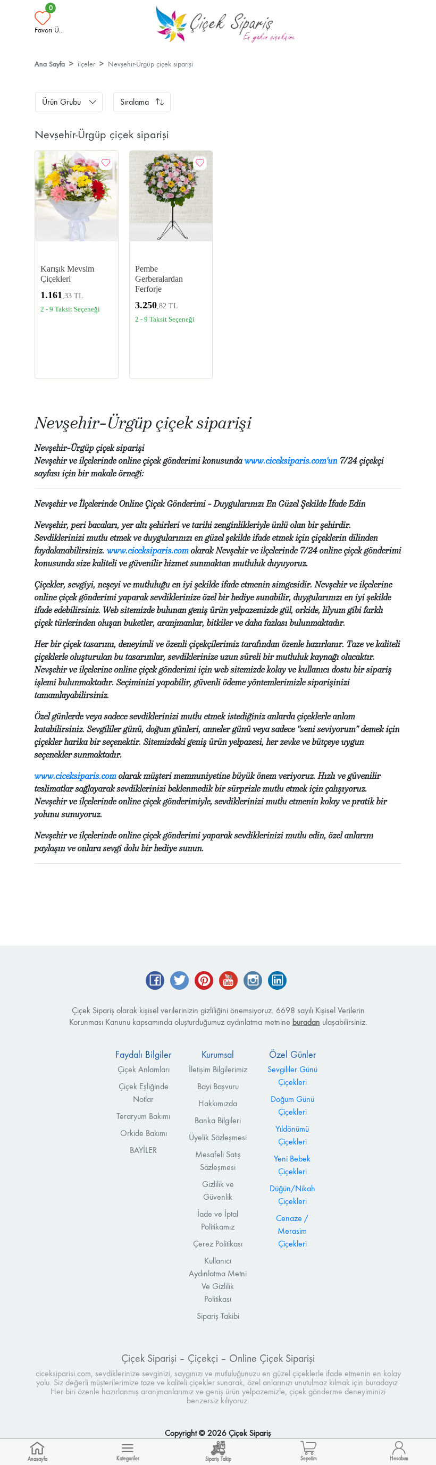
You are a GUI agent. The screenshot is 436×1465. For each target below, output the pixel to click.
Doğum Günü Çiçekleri (292, 1105)
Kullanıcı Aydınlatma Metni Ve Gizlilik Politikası (218, 1280)
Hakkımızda (217, 1103)
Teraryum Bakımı (143, 1116)
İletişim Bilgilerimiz (218, 1069)
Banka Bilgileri (218, 1120)
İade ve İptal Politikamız (217, 1220)
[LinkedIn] (277, 981)
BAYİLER (143, 1150)
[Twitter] (179, 981)
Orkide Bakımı (143, 1133)
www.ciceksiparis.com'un (291, 461)
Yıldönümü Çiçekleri (292, 1135)
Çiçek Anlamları (144, 1069)
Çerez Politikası (217, 1244)
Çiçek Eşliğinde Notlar (144, 1092)
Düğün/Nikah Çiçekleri (292, 1194)
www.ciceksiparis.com (148, 550)
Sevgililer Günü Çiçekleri (292, 1075)
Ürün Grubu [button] (61, 102)
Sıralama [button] (134, 102)
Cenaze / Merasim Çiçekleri (292, 1231)
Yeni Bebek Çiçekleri (292, 1165)
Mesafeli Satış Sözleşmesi (218, 1160)
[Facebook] (155, 981)
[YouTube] (228, 981)
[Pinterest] (204, 981)
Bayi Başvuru (218, 1086)
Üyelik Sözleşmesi (218, 1137)
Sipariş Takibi (218, 1316)
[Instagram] (253, 981)
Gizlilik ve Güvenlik (218, 1190)
